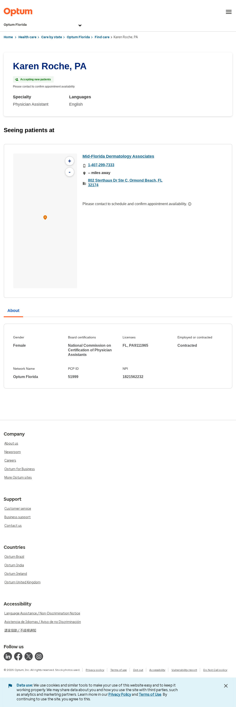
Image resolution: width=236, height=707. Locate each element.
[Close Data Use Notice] (226, 686)
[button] (45, 218)
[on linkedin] (8, 656)
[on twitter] (28, 656)
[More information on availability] (190, 204)
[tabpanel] (118, 356)
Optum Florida (15, 25)
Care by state (51, 37)
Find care (102, 37)
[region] (45, 221)
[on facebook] (18, 656)
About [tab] (13, 310)
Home (8, 37)
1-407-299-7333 (101, 165)
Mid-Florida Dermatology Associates (118, 156)
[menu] (228, 12)
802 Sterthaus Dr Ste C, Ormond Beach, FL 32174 (125, 182)
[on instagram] (39, 656)
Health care (27, 37)
